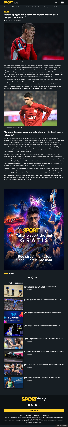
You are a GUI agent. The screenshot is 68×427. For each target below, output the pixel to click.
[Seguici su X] (39, 277)
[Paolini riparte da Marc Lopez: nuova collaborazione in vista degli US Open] (13, 382)
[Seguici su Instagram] (32, 277)
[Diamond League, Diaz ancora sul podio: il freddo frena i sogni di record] (13, 304)
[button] (56, 2)
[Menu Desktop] (62, 2)
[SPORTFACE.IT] (11, 2)
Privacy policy (45, 415)
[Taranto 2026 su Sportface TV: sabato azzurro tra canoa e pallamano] (13, 317)
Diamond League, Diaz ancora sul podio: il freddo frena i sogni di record (43, 299)
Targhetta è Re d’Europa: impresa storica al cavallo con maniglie (42, 325)
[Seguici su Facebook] (29, 277)
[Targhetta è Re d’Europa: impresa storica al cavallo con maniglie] (13, 330)
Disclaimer (28, 415)
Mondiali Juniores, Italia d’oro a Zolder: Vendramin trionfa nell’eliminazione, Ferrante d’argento (40, 286)
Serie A (6, 11)
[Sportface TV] (34, 229)
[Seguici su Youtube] (36, 277)
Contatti (21, 415)
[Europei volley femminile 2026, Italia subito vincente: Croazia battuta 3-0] (13, 369)
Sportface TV (34, 410)
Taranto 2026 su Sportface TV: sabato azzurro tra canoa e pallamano (43, 312)
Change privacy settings (61, 425)
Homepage (36, 415)
